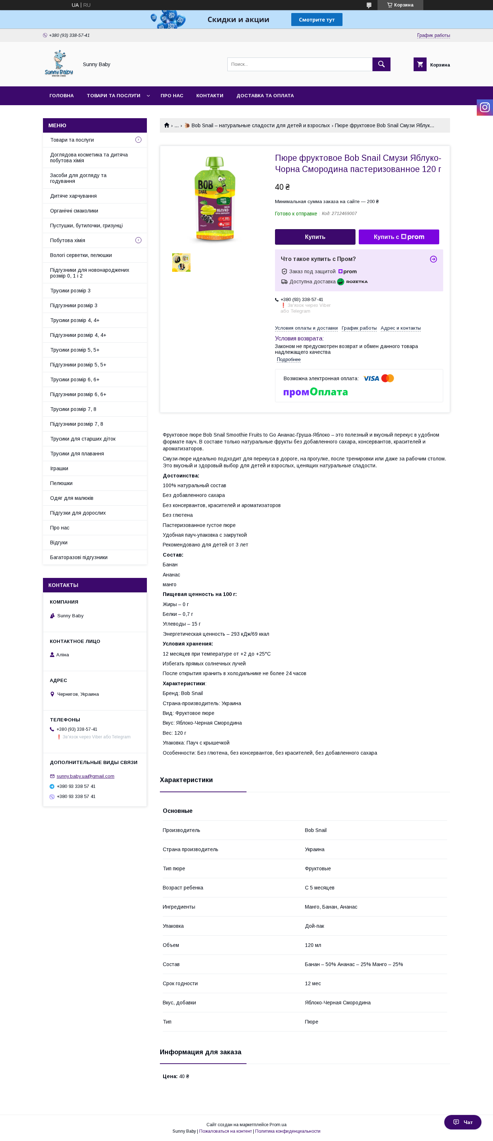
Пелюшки (61, 483)
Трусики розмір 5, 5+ (75, 350)
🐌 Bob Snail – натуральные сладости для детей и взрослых (257, 125)
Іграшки (59, 468)
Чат (468, 1122)
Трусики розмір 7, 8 (73, 409)
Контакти (209, 95)
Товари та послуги (113, 95)
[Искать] (381, 64)
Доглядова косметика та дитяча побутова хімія (89, 157)
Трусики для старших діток (82, 439)
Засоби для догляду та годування (78, 178)
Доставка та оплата (265, 95)
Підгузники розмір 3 (73, 305)
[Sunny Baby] (58, 77)
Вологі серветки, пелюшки (81, 255)
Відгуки (58, 542)
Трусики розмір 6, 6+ (75, 379)
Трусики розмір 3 (70, 290)
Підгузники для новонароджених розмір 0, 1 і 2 (89, 273)
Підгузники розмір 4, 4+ (78, 335)
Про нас (172, 95)
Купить (315, 237)
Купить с (386, 237)
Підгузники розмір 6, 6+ (78, 394)
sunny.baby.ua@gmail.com (85, 776)
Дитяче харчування (73, 196)
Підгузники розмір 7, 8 (76, 424)
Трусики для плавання (77, 453)
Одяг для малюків (71, 498)
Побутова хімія (67, 240)
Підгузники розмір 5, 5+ (78, 365)
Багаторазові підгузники (79, 557)
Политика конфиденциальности (287, 1131)
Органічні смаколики (74, 211)
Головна (61, 95)
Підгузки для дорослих (78, 513)
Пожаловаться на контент (225, 1131)
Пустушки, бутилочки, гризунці (86, 225)
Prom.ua (278, 1124)
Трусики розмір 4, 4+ (75, 320)
